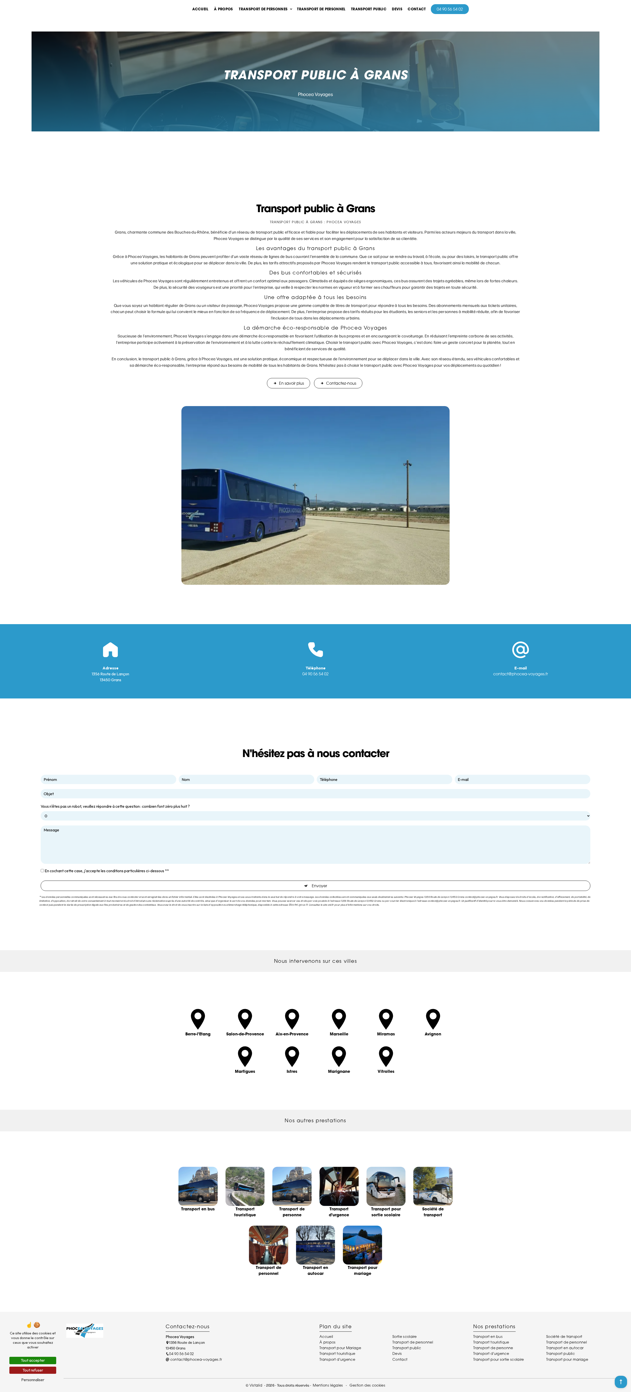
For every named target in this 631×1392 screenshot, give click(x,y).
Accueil (200, 9)
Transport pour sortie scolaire (498, 1359)
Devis (397, 9)
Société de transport (564, 1336)
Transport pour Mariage (340, 1348)
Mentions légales (328, 1385)
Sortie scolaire (404, 1336)
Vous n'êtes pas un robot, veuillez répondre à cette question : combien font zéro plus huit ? (115, 806)
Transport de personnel (321, 9)
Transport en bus (488, 1336)
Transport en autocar (564, 1348)
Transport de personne (493, 1348)
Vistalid (256, 1385)
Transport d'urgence (337, 1359)
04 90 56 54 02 (450, 9)
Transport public (368, 9)
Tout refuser (32, 1370)
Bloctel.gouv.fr (298, 904)
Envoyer (319, 885)
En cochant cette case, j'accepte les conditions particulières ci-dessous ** (107, 870)
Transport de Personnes (263, 9)
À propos (223, 9)
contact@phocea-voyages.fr (520, 673)
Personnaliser (32, 1379)
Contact (417, 9)
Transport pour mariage (567, 1359)
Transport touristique (337, 1353)
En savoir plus (291, 383)
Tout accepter (33, 1360)
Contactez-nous (341, 383)
